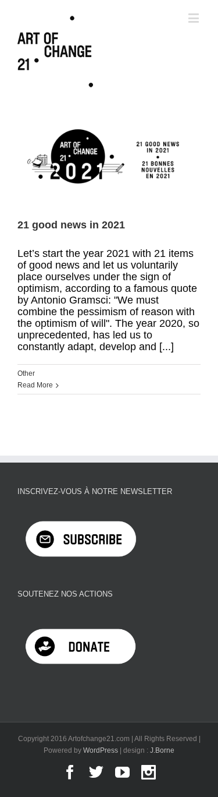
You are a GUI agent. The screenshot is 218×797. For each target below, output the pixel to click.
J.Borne (162, 750)
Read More (35, 385)
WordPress (100, 750)
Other (26, 373)
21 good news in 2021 (71, 225)
